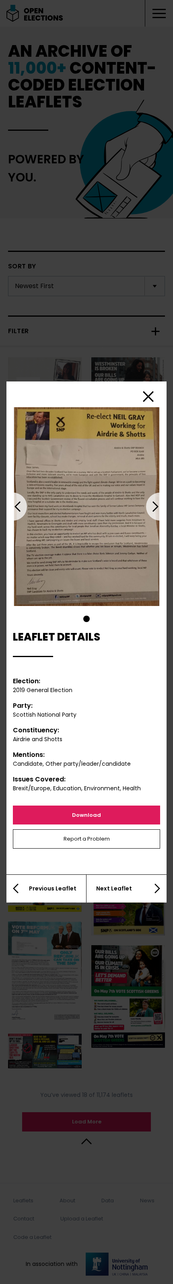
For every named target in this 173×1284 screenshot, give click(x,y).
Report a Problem (87, 839)
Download (86, 815)
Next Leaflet (114, 888)
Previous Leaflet (52, 888)
